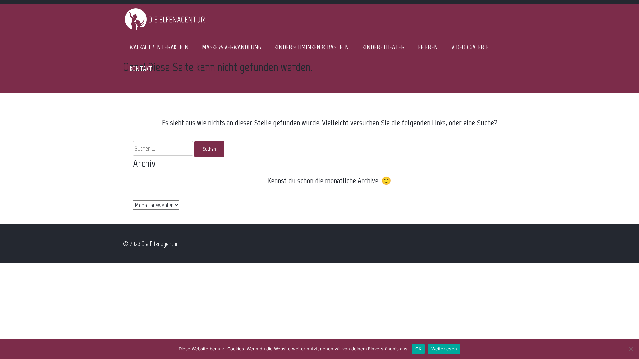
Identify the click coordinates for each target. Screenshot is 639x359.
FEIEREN (428, 47)
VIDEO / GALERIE (470, 47)
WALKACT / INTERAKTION (159, 47)
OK (418, 348)
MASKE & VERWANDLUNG (231, 47)
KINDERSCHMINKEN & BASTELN (311, 47)
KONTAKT (141, 69)
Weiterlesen (444, 348)
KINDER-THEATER (383, 47)
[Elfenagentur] (164, 30)
